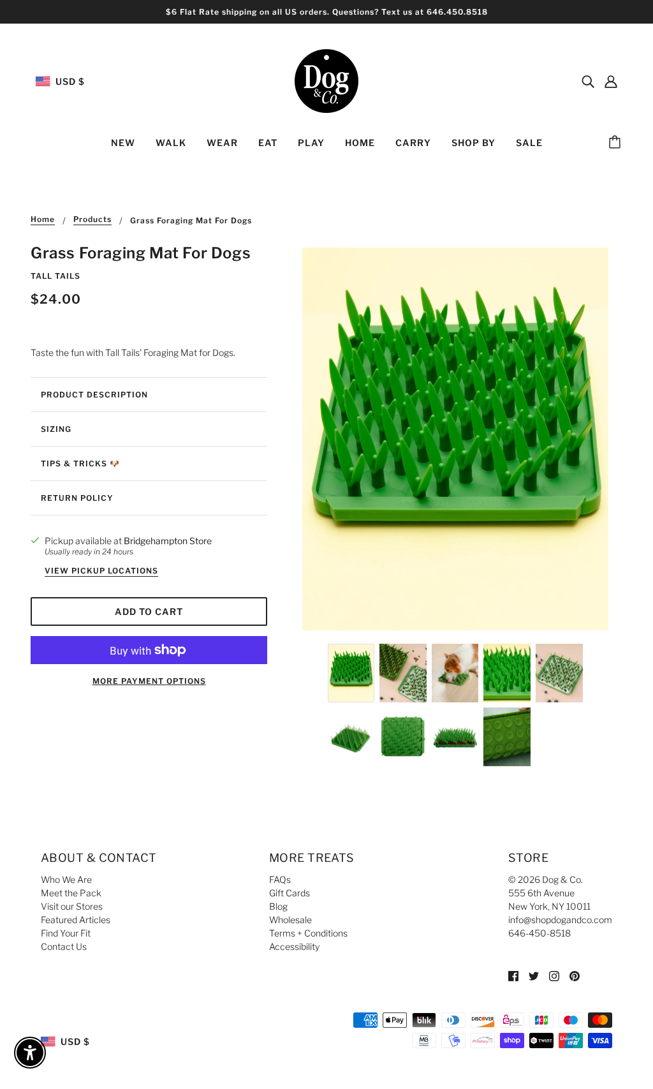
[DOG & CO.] (326, 80)
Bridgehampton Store (168, 540)
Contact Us (64, 946)
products (92, 220)
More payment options (149, 681)
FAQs (280, 879)
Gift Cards (289, 892)
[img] (587, 81)
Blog (278, 906)
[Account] (610, 81)
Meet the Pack (71, 892)
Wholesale (290, 919)
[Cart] (617, 143)
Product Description (94, 394)
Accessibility (294, 946)
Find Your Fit (66, 933)
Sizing (56, 429)
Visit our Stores (72, 906)
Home (43, 220)
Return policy (77, 498)
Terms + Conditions (308, 933)
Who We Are (66, 879)
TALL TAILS (55, 276)
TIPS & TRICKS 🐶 (80, 463)
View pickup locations (101, 571)
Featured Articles (75, 919)
